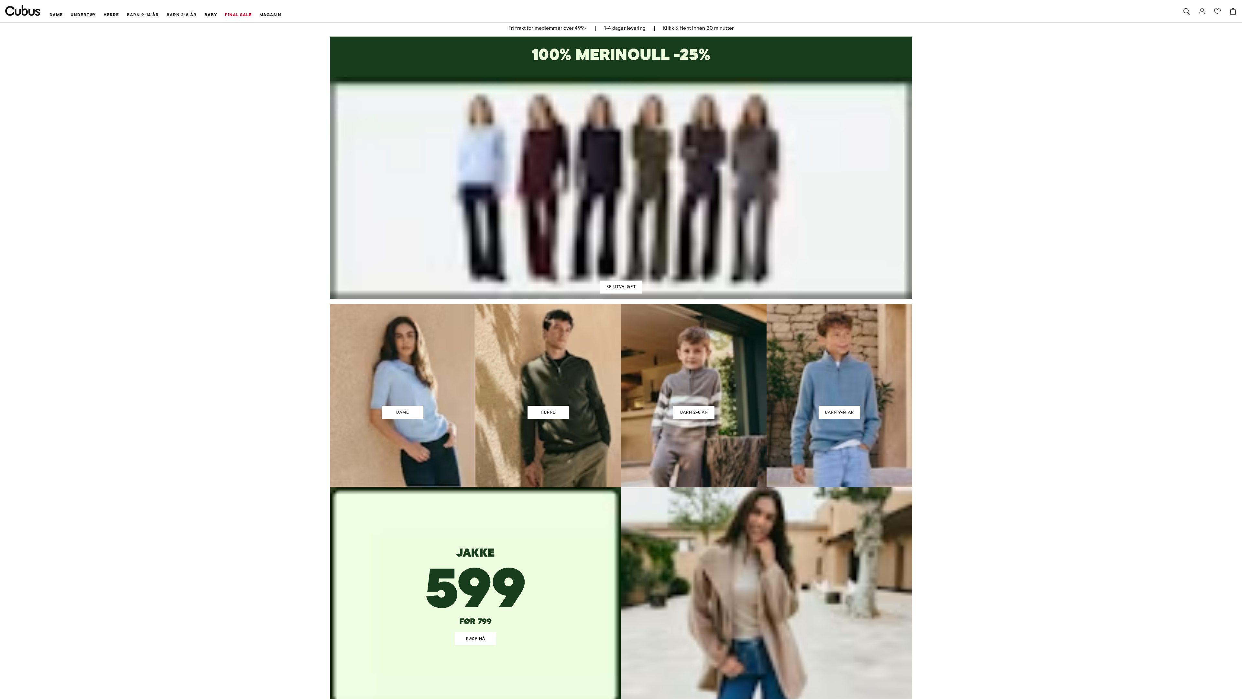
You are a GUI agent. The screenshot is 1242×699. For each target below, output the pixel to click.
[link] (1202, 11)
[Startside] (22, 10)
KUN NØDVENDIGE (530, 397)
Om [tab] (716, 294)
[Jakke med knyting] (476, 570)
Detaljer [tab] (621, 294)
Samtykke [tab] (526, 294)
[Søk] (1186, 11)
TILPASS (617, 397)
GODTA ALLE (712, 397)
